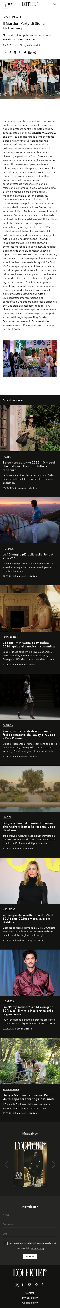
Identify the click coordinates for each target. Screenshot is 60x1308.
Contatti (29, 1292)
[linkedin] (20, 53)
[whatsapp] (29, 53)
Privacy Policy (37, 1248)
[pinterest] (15, 53)
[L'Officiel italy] (30, 4)
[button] (54, 358)
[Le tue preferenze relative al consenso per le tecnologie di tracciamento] (5, 5)
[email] (5, 53)
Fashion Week (13, 17)
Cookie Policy (30, 1302)
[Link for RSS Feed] (43, 1285)
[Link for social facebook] (22, 1285)
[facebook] (10, 53)
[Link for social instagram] (29, 1285)
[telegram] (34, 53)
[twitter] (24, 53)
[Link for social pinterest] (36, 1285)
